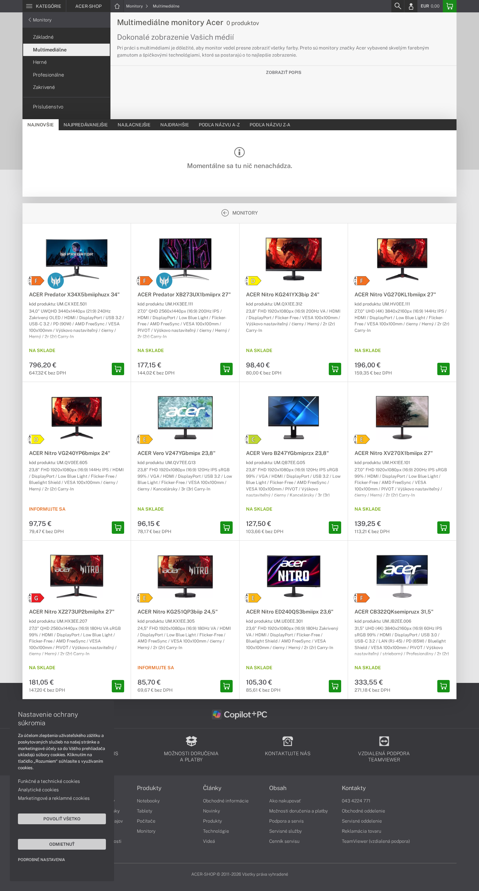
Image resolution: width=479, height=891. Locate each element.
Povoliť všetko (61, 818)
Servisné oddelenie (362, 821)
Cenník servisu (284, 841)
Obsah (277, 788)
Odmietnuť (62, 844)
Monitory (135, 6)
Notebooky (148, 800)
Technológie (216, 831)
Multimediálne (166, 6)
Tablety (144, 810)
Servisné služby (285, 831)
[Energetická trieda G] (36, 598)
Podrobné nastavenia (41, 859)
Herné (40, 62)
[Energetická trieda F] (36, 281)
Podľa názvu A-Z (219, 124)
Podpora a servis (286, 821)
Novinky (211, 810)
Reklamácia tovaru (361, 831)
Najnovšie (40, 124)
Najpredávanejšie (86, 124)
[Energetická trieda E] (145, 439)
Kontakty (354, 788)
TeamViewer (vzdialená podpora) (376, 841)
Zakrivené (44, 87)
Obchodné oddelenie (363, 810)
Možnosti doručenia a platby (298, 810)
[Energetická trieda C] (253, 439)
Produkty (149, 788)
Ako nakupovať (285, 800)
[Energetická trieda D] (253, 281)
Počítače (146, 821)
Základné (43, 37)
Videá (209, 841)
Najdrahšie (174, 124)
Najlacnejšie (134, 124)
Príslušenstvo (48, 106)
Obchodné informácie (226, 800)
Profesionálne (48, 75)
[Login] (410, 6)
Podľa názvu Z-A (270, 124)
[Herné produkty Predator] (56, 281)
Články (212, 788)
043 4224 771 (356, 800)
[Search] (397, 6)
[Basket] (450, 6)
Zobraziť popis (283, 72)
